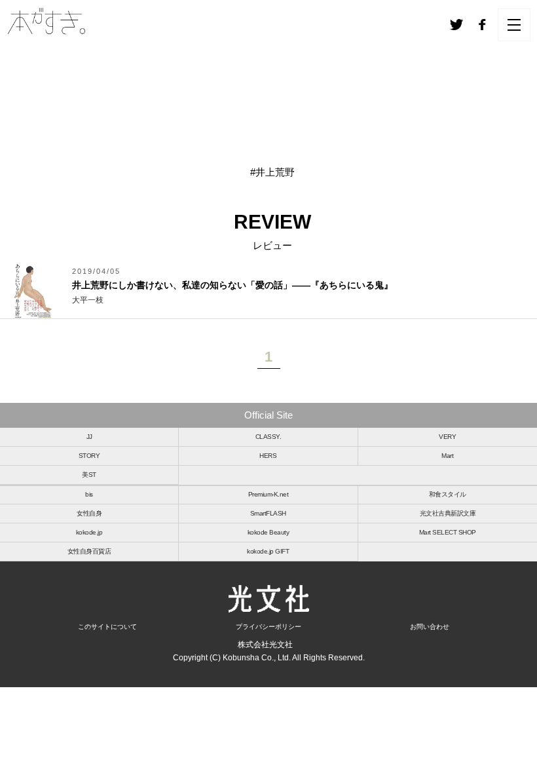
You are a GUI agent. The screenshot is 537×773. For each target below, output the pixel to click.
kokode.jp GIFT (268, 551)
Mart (447, 455)
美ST (89, 474)
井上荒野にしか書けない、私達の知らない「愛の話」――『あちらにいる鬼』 (232, 285)
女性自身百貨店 (89, 551)
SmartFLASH (268, 513)
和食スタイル (447, 494)
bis (89, 494)
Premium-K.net (268, 494)
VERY (447, 436)
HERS (267, 455)
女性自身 (89, 513)
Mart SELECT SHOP (447, 532)
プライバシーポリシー (268, 626)
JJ (89, 436)
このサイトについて (107, 626)
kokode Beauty (268, 532)
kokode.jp (89, 532)
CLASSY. (268, 436)
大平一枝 (87, 300)
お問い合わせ (429, 626)
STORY (89, 455)
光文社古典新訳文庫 (448, 513)
